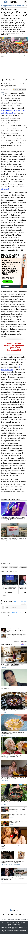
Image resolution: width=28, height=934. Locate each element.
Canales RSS (3, 919)
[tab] (6, 612)
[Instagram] (16, 914)
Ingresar (21, 1)
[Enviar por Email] (14, 79)
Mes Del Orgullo (13, 567)
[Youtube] (12, 914)
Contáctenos (18, 919)
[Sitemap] (24, 914)
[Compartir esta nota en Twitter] (6, 79)
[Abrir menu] (2, 2)
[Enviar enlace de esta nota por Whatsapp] (10, 79)
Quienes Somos (10, 919)
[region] (14, 621)
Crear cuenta (23, 601)
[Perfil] (14, 911)
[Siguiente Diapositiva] (26, 584)
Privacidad (23, 919)
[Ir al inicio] (10, 2)
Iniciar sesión (16, 601)
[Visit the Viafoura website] (23, 641)
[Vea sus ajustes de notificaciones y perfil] (25, 1)
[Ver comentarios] (26, 6)
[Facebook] (4, 915)
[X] (8, 914)
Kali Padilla (4, 567)
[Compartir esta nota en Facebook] (2, 79)
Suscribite (8, 281)
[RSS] (20, 914)
